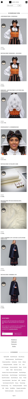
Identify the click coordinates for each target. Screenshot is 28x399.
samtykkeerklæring (13, 329)
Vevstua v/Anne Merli (19, 390)
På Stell (24, 377)
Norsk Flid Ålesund (14, 377)
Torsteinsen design (4, 385)
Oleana (20, 377)
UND (3, 388)
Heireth (19, 362)
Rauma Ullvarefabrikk (6, 380)
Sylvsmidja (23, 380)
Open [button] (26, 2)
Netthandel (14, 342)
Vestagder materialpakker (21, 388)
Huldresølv (15, 364)
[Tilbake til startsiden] (14, 2)
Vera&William (12, 388)
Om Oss (14, 346)
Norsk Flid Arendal (13, 356)
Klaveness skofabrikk (14, 367)
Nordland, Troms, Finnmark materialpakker (10, 372)
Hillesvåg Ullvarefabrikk (7, 364)
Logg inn (14, 395)
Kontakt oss (14, 339)
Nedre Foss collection (18, 369)
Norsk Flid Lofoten (5, 375)
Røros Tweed (14, 380)
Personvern (14, 344)
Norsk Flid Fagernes (18, 359)
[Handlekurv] (2, 2)
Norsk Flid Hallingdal (13, 375)
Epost (3, 331)
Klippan (20, 367)
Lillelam (7, 369)
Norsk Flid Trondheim (6, 377)
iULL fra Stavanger (5, 367)
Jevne (23, 364)
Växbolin (7, 388)
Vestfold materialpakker (9, 390)
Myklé (11, 369)
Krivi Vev (24, 367)
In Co (20, 364)
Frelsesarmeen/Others (6, 362)
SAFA (19, 380)
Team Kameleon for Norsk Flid (8, 383)
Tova (10, 385)
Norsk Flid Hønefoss (22, 375)
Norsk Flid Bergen (22, 372)
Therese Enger (22, 383)
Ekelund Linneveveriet (10, 359)
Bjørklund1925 (6, 356)
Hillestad (24, 362)
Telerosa (16, 383)
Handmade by (14, 362)
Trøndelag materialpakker (17, 385)
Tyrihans (25, 385)
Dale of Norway (21, 356)
